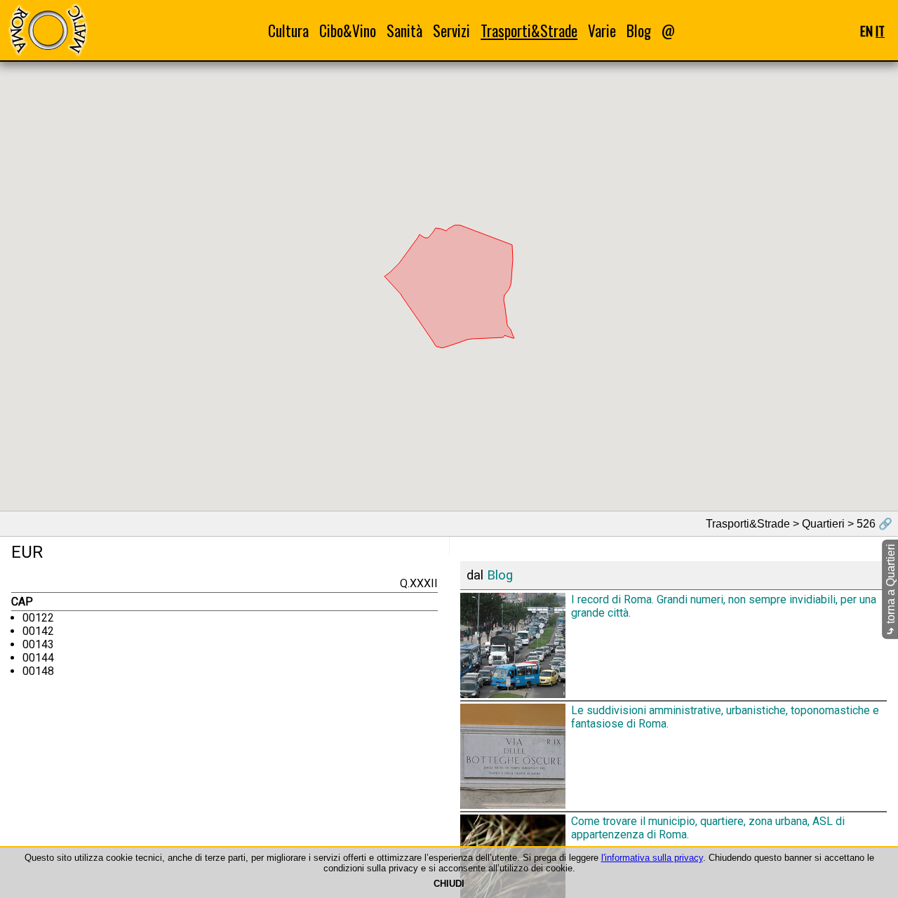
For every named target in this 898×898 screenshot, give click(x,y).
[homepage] (47, 30)
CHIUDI (449, 883)
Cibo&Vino (347, 30)
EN (866, 30)
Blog (638, 30)
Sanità (404, 30)
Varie (602, 30)
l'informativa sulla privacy (652, 857)
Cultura (288, 30)
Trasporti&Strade (529, 30)
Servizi (451, 30)
